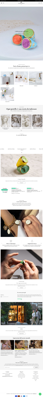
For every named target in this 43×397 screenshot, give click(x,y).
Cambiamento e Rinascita (5, 128)
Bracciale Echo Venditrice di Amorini (22, 149)
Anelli (7, 85)
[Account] (39, 3)
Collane (35, 85)
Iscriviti (36, 367)
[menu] (1, 3)
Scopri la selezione (21, 35)
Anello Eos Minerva (33, 148)
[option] (5, 121)
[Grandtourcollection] (7, 78)
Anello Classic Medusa (11, 148)
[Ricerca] (3, 3)
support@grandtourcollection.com (7, 376)
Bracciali (21, 85)
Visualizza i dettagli (4, 355)
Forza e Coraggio (16, 127)
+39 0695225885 (7, 374)
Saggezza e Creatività (37, 127)
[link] (21, 223)
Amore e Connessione (26, 127)
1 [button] (21, 152)
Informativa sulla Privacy (19, 365)
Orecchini (7, 101)
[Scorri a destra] (41, 243)
